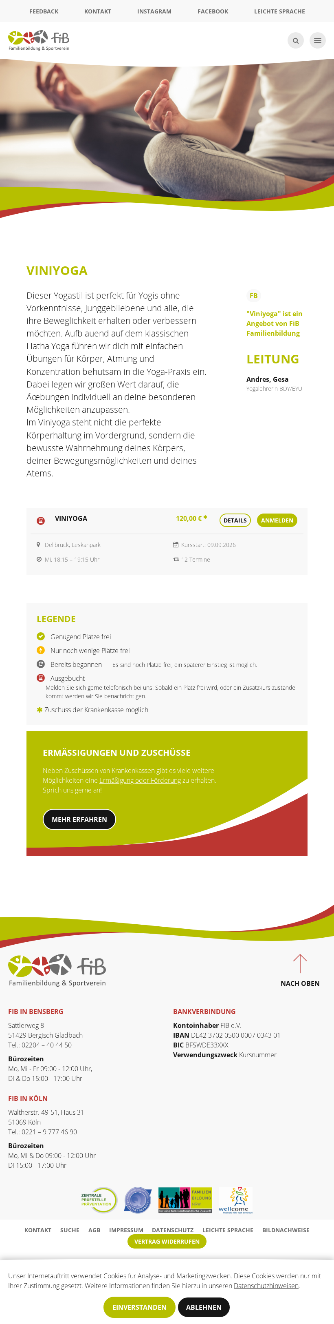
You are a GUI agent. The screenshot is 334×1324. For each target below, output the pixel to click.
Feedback (43, 11)
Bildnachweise (286, 1230)
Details (235, 520)
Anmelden (277, 520)
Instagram (154, 11)
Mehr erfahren (79, 819)
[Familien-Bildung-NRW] (188, 1200)
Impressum (126, 1230)
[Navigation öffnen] (318, 40)
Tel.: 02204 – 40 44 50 (40, 1045)
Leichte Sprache (279, 11)
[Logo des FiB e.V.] (57, 969)
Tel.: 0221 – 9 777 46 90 (42, 1131)
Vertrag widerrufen (167, 1241)
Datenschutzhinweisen (266, 1285)
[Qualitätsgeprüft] (141, 1200)
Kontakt (97, 11)
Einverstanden (139, 1307)
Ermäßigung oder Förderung (140, 780)
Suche (69, 1230)
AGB (94, 1230)
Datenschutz (172, 1230)
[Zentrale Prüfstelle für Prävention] (102, 1200)
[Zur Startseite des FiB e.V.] (38, 39)
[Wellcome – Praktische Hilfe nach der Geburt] (236, 1200)
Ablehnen (204, 1307)
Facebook (213, 11)
